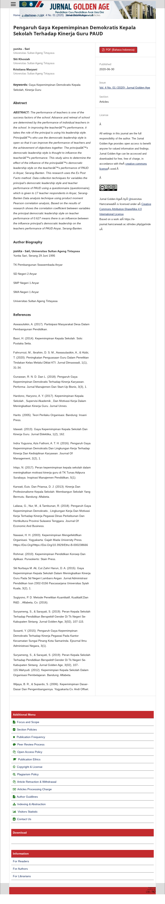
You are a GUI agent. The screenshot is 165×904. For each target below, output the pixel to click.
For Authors (20, 868)
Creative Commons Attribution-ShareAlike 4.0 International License (125, 209)
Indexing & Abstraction (31, 804)
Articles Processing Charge (34, 789)
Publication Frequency (31, 737)
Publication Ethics (29, 759)
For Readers (21, 861)
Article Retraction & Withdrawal (36, 781)
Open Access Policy (29, 752)
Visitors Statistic (28, 811)
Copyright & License (29, 766)
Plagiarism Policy (28, 774)
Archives (30, 15)
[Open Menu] (13, 4)
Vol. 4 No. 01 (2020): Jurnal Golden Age (63, 15)
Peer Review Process (30, 744)
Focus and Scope (28, 722)
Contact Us (24, 819)
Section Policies (27, 729)
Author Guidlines (27, 796)
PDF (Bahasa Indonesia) (119, 49)
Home (16, 15)
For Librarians (22, 876)
